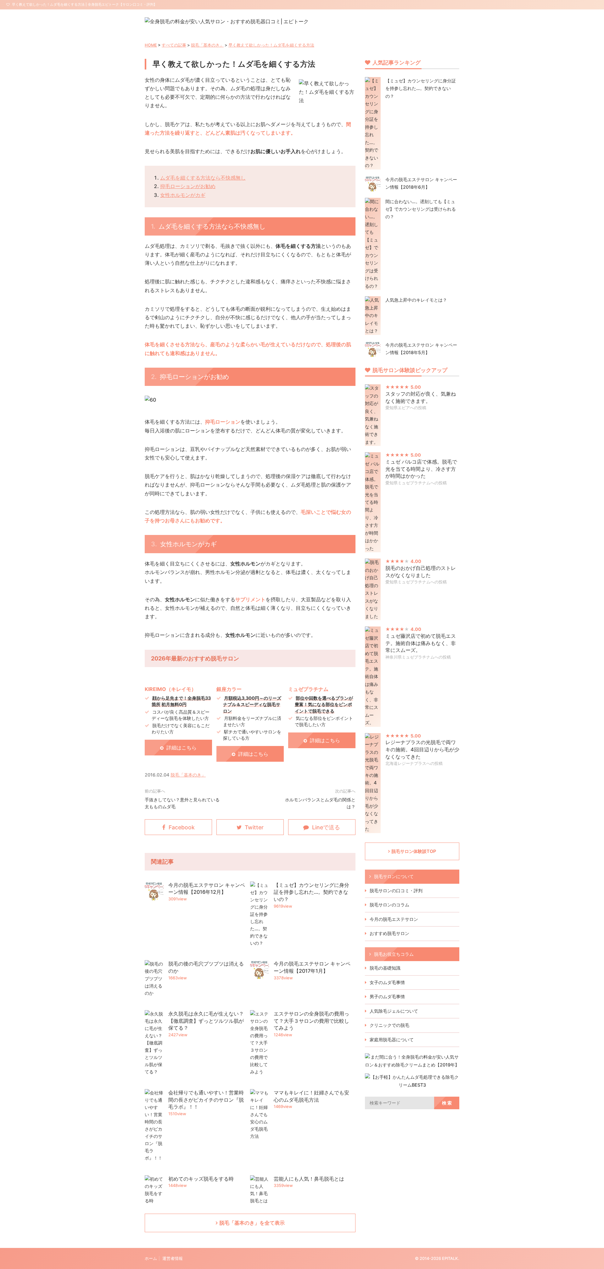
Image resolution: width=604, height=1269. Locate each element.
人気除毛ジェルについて (394, 1011)
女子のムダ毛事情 (387, 982)
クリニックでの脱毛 (389, 1025)
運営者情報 (172, 1258)
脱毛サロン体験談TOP (413, 851)
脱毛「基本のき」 (207, 45)
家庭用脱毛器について (392, 1039)
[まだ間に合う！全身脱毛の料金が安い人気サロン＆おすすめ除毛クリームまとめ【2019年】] (412, 1064)
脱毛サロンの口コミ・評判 (396, 890)
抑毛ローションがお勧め (187, 186)
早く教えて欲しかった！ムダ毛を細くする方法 (271, 45)
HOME (151, 45)
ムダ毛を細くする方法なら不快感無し (203, 178)
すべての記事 (174, 45)
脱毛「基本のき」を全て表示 (252, 1223)
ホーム (151, 1258)
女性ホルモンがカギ (182, 195)
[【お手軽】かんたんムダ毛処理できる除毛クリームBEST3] (412, 1085)
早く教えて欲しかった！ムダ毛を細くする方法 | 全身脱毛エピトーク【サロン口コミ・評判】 (84, 5)
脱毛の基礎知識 (385, 968)
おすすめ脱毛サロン (389, 933)
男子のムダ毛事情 (387, 996)
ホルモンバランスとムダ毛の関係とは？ (320, 803)
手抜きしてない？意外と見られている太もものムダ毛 (182, 803)
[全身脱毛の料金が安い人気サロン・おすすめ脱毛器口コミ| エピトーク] (227, 21)
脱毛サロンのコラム (389, 904)
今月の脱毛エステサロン (394, 919)
